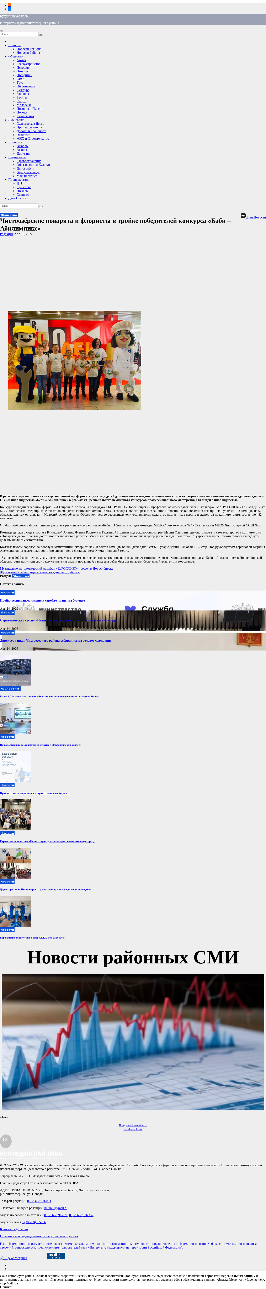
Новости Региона (29, 49)
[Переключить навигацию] (1, 31)
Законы (22, 149)
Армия (21, 60)
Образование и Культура (34, 164)
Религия (22, 97)
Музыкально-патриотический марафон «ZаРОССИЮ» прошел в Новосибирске (57, 568)
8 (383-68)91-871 (56, 1215)
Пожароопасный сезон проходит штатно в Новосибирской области (40, 744)
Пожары (22, 191)
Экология (23, 135)
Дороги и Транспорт (31, 131)
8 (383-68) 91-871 (39, 1201)
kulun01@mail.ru (55, 1208)
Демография (25, 168)
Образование (26, 86)
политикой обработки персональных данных (221, 1276)
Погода (22, 112)
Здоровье (23, 93)
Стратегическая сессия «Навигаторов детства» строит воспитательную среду (58, 620)
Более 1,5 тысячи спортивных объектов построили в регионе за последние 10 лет (49, 696)
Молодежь (24, 105)
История (23, 67)
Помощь (22, 71)
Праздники (24, 75)
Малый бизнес (27, 176)
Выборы (22, 146)
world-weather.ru (133, 1129)
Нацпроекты (17, 157)
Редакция (6, 234)
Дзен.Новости (18, 198)
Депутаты (24, 153)
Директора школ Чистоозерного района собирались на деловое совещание (55, 640)
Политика (15, 142)
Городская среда (28, 172)
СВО (20, 79)
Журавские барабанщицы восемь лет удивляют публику (40, 572)
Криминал (24, 187)
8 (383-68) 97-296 (34, 1222)
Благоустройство (29, 64)
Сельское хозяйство (30, 123)
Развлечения (25, 116)
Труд (20, 82)
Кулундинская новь (14, 16)
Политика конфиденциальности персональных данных (39, 1236)
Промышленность (29, 127)
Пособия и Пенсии (30, 108)
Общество (15, 56)
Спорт (21, 101)
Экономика (16, 120)
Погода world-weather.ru (133, 1125)
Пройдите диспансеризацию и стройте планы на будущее (42, 600)
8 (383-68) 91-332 (81, 1215)
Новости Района (28, 52)
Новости (14, 45)
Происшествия (18, 179)
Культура (23, 90)
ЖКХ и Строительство (33, 138)
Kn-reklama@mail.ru (14, 1229)
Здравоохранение (29, 161)
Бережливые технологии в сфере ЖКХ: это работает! (32, 937)
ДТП (20, 183)
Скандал (23, 194)
